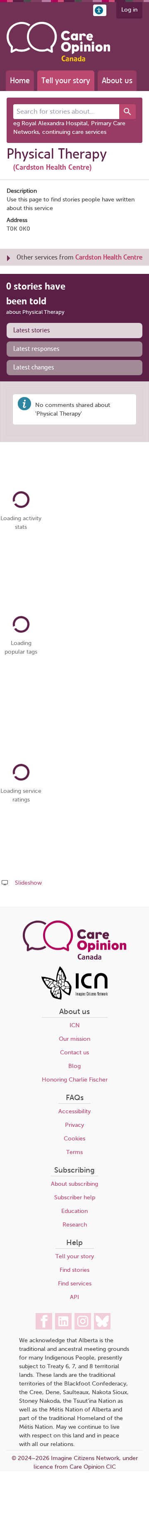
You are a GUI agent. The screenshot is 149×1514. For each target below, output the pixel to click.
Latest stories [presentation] (31, 330)
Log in (129, 10)
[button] (99, 10)
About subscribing (74, 1184)
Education (74, 1211)
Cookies (74, 1139)
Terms (74, 1152)
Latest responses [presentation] (36, 349)
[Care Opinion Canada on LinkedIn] (63, 1321)
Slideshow (28, 883)
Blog (74, 1066)
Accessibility (74, 1111)
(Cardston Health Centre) (52, 167)
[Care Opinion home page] (58, 41)
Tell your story (65, 80)
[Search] (127, 111)
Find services (74, 1283)
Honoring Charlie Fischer (75, 1080)
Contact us (74, 1052)
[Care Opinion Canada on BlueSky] (102, 1321)
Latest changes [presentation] (33, 367)
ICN (75, 1025)
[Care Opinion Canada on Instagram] (82, 1321)
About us (117, 80)
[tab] (74, 330)
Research (74, 1225)
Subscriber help (74, 1197)
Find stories (74, 1270)
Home (20, 80)
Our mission (74, 1039)
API (74, 1297)
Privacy (74, 1125)
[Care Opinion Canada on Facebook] (44, 1321)
